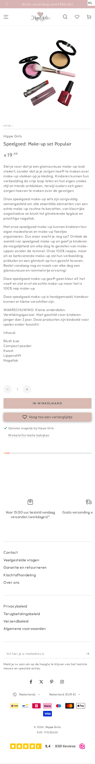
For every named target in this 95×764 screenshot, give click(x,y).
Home (7, 125)
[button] (65, 17)
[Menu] (6, 17)
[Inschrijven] (89, 654)
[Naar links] (7, 4)
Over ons (11, 582)
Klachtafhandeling (19, 575)
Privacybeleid (15, 606)
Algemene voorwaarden (24, 628)
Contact (10, 552)
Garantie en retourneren (25, 567)
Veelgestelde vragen (21, 560)
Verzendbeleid (16, 621)
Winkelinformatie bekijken (29, 435)
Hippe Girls (12, 136)
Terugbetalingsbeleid (21, 613)
